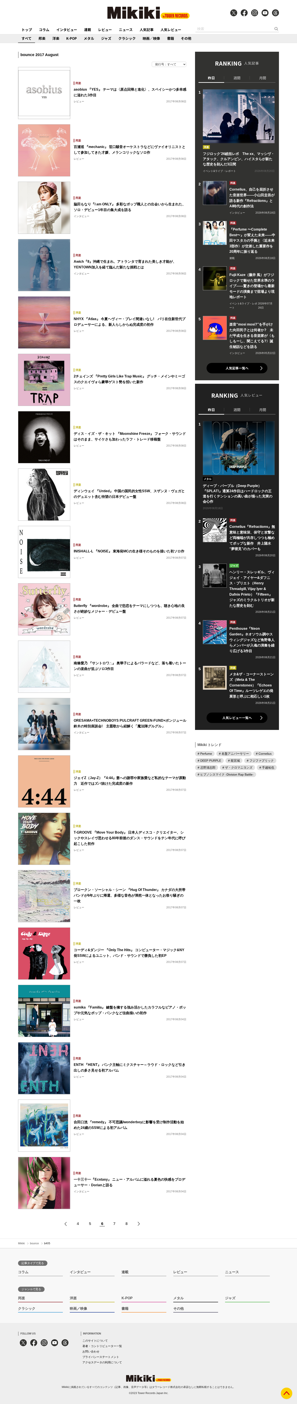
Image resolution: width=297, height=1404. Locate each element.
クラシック (127, 38)
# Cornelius (264, 753)
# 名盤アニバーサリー (234, 753)
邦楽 (41, 38)
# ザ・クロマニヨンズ (237, 767)
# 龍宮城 (234, 760)
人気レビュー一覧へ (237, 717)
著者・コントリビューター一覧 (102, 1346)
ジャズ (106, 38)
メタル (89, 38)
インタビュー (66, 29)
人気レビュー (170, 29)
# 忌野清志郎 (206, 767)
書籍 (170, 38)
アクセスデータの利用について (102, 1362)
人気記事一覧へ (237, 368)
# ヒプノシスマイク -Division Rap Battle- (226, 774)
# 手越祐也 (266, 767)
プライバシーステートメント (100, 1357)
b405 (47, 1243)
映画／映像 (151, 38)
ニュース (126, 29)
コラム (44, 29)
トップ (27, 29)
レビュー (105, 29)
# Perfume (205, 753)
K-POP (71, 38)
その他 (186, 38)
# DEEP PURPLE (209, 760)
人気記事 (147, 29)
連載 (87, 29)
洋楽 (55, 38)
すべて (27, 38)
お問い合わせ (90, 1351)
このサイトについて (95, 1340)
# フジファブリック (260, 760)
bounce (34, 1243)
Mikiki (21, 1243)
